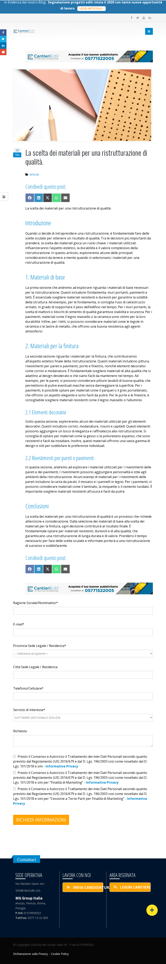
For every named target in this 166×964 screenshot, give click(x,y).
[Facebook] (132, 18)
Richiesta (20, 731)
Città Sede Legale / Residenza (35, 667)
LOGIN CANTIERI (134, 887)
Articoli (34, 174)
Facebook (3, 32)
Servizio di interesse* (29, 710)
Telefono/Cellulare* (28, 688)
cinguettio (3, 39)
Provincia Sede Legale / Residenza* (39, 645)
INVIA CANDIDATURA (87, 887)
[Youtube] (144, 18)
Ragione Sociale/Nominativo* (35, 603)
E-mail (3, 52)
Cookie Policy (60, 954)
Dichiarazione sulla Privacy (30, 954)
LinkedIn (3, 45)
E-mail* (18, 624)
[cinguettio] (138, 18)
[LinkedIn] (150, 18)
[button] (152, 910)
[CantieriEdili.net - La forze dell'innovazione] (24, 31)
